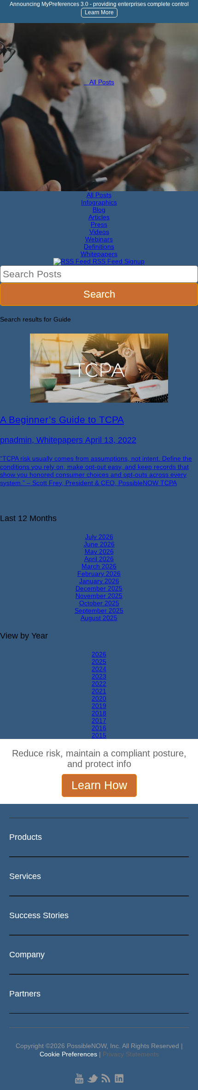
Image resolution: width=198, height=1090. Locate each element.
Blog (99, 209)
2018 (99, 713)
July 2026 (99, 536)
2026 (99, 654)
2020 (99, 698)
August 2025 (99, 617)
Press (99, 224)
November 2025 (99, 595)
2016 (99, 728)
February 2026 (99, 573)
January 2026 (99, 581)
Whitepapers (99, 254)
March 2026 (99, 566)
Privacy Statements (131, 1054)
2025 (99, 661)
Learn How (99, 785)
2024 (99, 669)
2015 (99, 735)
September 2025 (99, 610)
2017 (99, 720)
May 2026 (99, 551)
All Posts (99, 82)
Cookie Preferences (68, 1054)
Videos (99, 231)
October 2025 (99, 603)
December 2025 (99, 588)
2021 (99, 691)
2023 (99, 676)
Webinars (99, 239)
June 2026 (99, 544)
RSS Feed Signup (118, 261)
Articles (99, 217)
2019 (99, 705)
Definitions (99, 246)
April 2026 (99, 559)
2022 (99, 683)
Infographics (99, 202)
